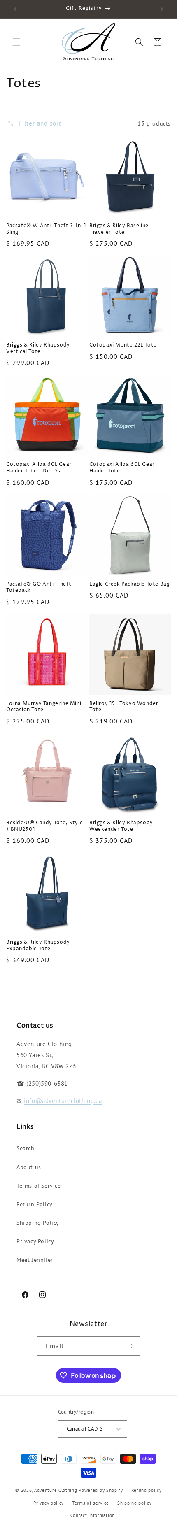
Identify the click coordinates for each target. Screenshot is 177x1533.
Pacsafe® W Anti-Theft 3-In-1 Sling (46, 229)
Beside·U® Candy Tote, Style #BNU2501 (44, 826)
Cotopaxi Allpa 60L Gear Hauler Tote (122, 467)
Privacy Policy (35, 1241)
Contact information (92, 1515)
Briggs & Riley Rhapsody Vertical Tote (38, 348)
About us (28, 1167)
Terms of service (90, 1503)
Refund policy (146, 1490)
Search (25, 1148)
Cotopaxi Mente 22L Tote (123, 345)
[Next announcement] (162, 9)
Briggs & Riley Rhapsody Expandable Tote (38, 945)
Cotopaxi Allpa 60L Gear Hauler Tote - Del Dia (39, 467)
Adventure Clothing (55, 1490)
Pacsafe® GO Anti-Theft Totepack (38, 587)
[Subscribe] (131, 1346)
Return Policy (34, 1204)
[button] (16, 42)
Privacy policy (48, 1503)
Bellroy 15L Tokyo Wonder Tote (123, 706)
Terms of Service (38, 1185)
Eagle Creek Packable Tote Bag (129, 584)
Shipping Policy (37, 1222)
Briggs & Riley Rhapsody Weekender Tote (121, 826)
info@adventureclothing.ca (63, 1101)
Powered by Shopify (101, 1490)
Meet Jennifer (34, 1259)
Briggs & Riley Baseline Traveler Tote (119, 229)
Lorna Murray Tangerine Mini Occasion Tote (43, 706)
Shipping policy (134, 1503)
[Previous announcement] (15, 9)
